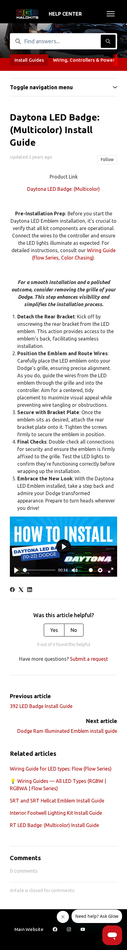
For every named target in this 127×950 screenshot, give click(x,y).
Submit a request (89, 659)
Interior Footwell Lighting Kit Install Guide (56, 813)
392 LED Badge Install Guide (41, 706)
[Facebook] (12, 590)
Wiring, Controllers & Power (84, 60)
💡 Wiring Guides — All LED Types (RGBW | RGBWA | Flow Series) (58, 784)
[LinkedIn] (29, 590)
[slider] (39, 570)
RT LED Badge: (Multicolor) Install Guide (54, 825)
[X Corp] (20, 590)
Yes (54, 630)
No (74, 630)
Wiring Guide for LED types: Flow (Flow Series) (61, 768)
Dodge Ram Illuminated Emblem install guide (67, 731)
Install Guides (29, 60)
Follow (107, 159)
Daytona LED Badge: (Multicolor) (63, 189)
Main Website (28, 929)
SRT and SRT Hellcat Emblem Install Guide (57, 800)
